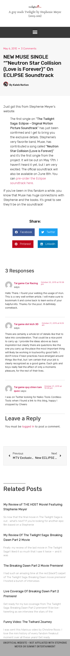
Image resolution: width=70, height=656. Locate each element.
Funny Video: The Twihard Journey (27, 622)
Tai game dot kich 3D (26, 324)
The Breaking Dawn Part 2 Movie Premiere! (33, 566)
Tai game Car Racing (26, 283)
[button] (35, 32)
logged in (28, 426)
